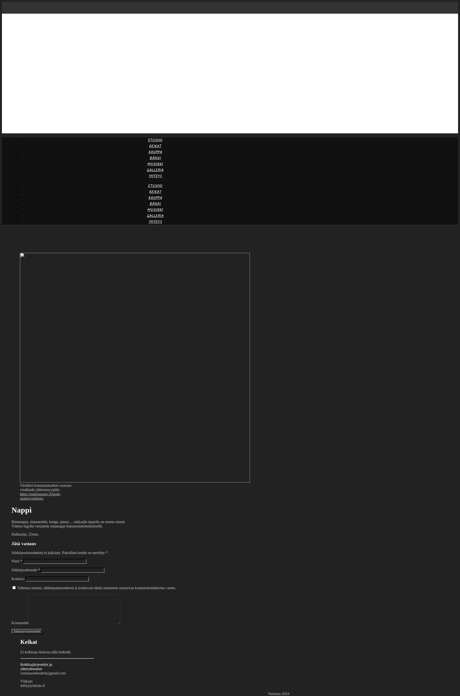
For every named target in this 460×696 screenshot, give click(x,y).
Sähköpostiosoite (26, 570)
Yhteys (155, 176)
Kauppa (155, 152)
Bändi (155, 158)
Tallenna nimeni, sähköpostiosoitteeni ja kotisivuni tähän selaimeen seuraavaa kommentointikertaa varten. (96, 588)
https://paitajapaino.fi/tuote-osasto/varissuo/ (40, 496)
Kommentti (20, 623)
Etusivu (155, 140)
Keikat (155, 146)
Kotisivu (18, 579)
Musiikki (155, 164)
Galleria (155, 170)
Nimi (17, 561)
